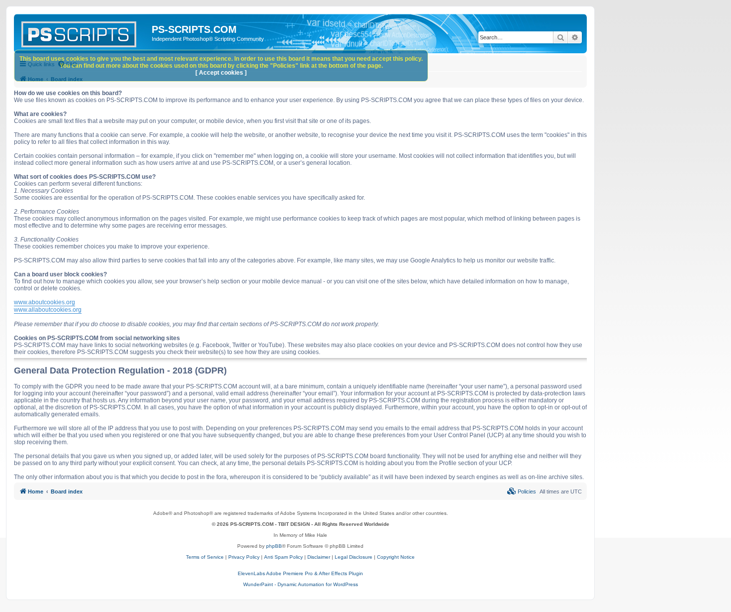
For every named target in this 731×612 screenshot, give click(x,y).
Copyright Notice (396, 557)
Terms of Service (205, 557)
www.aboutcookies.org (44, 302)
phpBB (274, 546)
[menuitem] (521, 491)
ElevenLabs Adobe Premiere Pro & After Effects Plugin (300, 573)
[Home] (84, 32)
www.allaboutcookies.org (48, 309)
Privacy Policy (244, 557)
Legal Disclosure (353, 557)
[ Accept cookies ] (221, 72)
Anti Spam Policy (283, 557)
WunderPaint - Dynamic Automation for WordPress (300, 584)
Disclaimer (318, 557)
